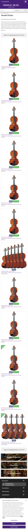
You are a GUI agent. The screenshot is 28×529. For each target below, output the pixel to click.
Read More (3, 30)
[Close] (25, 500)
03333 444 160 (6, 1)
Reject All (14, 523)
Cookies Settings (14, 520)
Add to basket (16, 64)
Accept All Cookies (14, 526)
